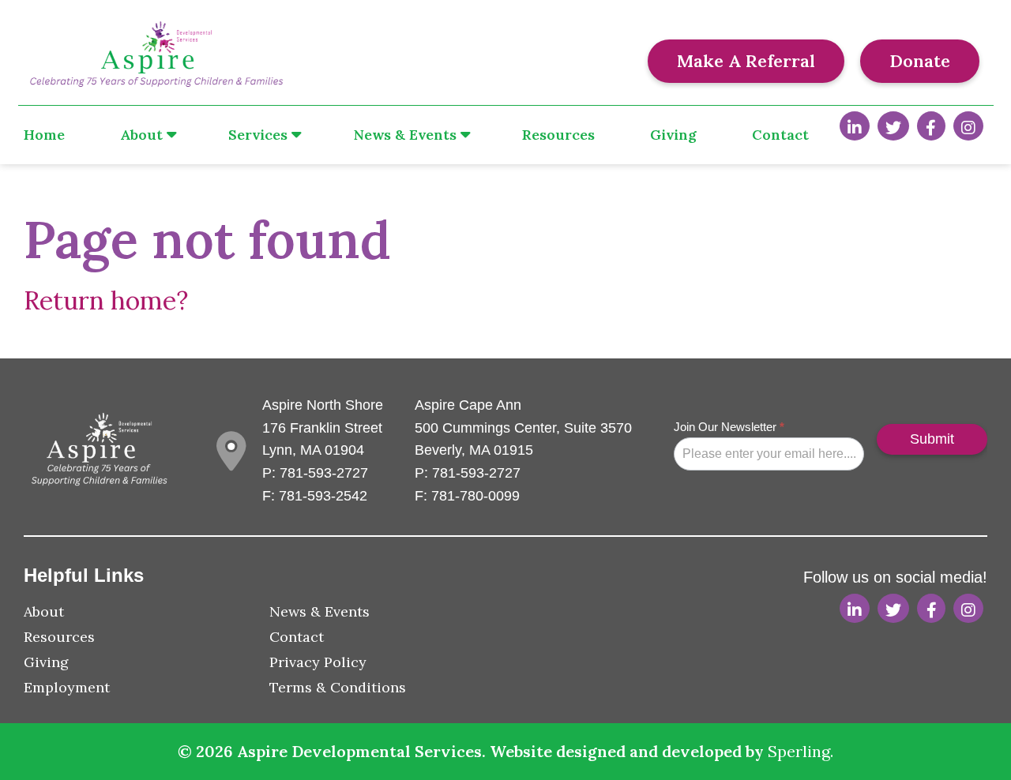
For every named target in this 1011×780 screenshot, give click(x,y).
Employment (67, 687)
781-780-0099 (475, 496)
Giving (673, 135)
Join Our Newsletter (729, 426)
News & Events (405, 135)
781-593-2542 (323, 496)
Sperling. (800, 751)
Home (44, 135)
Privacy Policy (317, 662)
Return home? (106, 300)
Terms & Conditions (337, 687)
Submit (932, 439)
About (141, 135)
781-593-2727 (324, 473)
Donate (919, 61)
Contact (780, 135)
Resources (558, 135)
